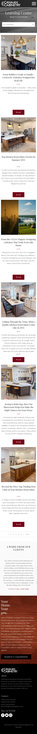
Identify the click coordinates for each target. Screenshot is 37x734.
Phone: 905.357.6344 (8, 704)
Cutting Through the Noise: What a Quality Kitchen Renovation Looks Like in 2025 (18, 324)
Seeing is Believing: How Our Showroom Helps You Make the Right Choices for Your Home (19, 407)
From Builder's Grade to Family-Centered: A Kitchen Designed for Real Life (18, 77)
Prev (1, 569)
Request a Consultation (16, 657)
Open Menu (34, 3)
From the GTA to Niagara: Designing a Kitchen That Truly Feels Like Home (18, 242)
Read (18, 112)
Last (27, 534)
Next (35, 569)
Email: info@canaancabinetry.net (12, 706)
